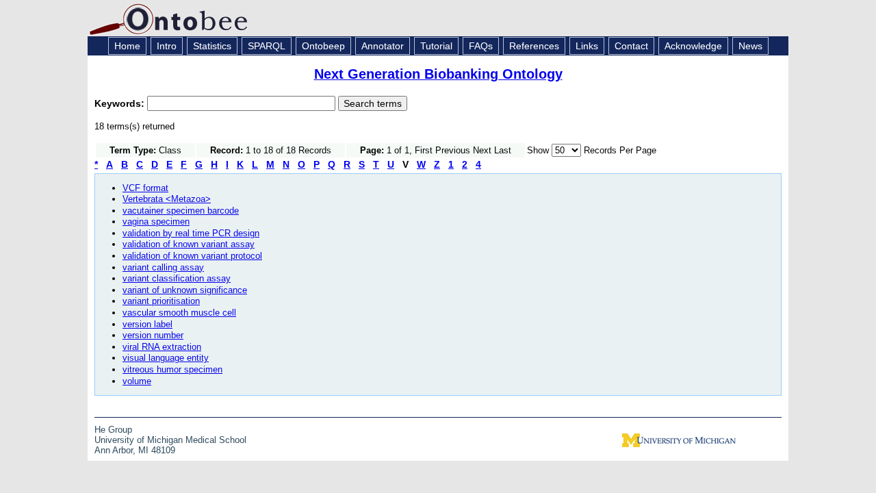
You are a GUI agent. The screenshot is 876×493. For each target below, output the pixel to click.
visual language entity (166, 358)
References (534, 45)
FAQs (481, 45)
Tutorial (436, 45)
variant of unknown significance (185, 290)
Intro (167, 45)
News (750, 45)
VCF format (145, 188)
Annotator (382, 45)
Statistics (212, 45)
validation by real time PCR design (191, 233)
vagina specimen (156, 221)
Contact (631, 45)
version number (153, 335)
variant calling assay (163, 267)
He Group (113, 430)
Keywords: (120, 103)
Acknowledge (693, 45)
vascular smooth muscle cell (179, 312)
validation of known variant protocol (192, 256)
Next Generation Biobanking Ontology (438, 73)
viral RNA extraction (162, 347)
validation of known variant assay (189, 244)
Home (127, 45)
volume (137, 381)
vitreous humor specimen (172, 369)
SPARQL (266, 45)
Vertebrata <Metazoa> (167, 199)
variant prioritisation (161, 301)
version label (147, 324)
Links (587, 45)
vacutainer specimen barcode (181, 210)
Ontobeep (323, 45)
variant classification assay (177, 278)
